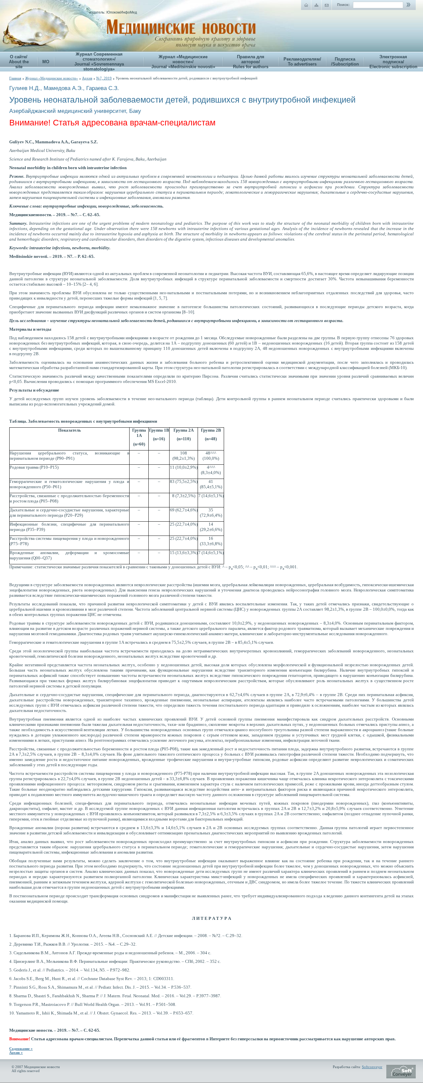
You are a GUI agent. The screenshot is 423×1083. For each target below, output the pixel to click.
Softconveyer (372, 1067)
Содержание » (21, 1049)
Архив (87, 78)
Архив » (16, 1053)
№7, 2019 (104, 78)
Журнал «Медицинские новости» (51, 78)
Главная (15, 78)
